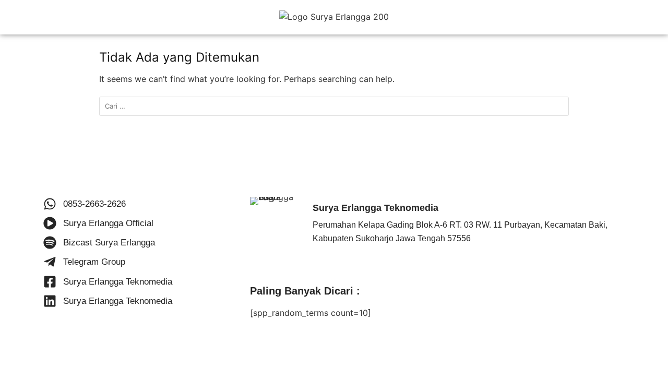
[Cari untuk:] (334, 106)
